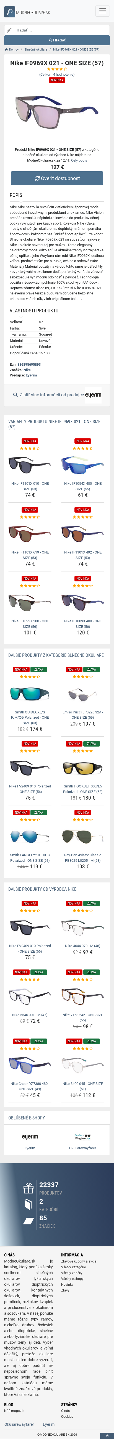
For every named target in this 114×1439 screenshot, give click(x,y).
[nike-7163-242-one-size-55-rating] (82, 979)
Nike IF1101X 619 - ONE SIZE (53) (30, 555)
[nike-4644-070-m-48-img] (82, 928)
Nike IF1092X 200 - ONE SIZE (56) (30, 624)
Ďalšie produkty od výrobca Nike (42, 889)
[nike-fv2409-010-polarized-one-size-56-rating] (30, 751)
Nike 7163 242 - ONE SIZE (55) (83, 1017)
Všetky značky (71, 1273)
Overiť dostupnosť (60, 178)
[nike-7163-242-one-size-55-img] (82, 996)
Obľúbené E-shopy (26, 1118)
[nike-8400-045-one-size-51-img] (82, 1065)
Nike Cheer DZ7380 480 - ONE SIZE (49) (30, 1086)
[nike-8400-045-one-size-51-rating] (82, 1048)
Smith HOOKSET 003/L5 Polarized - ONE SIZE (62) (83, 789)
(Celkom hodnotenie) (57, 74)
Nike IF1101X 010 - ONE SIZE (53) (30, 486)
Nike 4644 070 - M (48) (82, 946)
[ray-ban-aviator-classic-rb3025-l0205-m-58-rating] (82, 820)
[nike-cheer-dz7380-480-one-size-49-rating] (30, 1048)
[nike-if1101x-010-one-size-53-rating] (30, 448)
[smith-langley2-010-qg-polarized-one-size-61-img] (30, 837)
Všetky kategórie (73, 1267)
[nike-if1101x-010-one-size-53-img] (30, 465)
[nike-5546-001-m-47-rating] (30, 979)
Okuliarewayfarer (19, 1424)
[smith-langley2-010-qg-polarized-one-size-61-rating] (30, 820)
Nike (27, 370)
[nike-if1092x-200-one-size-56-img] (30, 603)
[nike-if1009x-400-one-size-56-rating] (82, 586)
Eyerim (31, 375)
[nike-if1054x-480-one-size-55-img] (82, 465)
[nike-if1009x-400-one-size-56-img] (82, 603)
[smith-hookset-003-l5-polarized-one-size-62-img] (82, 768)
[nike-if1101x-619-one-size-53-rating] (30, 517)
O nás (65, 1411)
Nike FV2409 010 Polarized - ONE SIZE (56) (30, 789)
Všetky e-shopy (72, 1279)
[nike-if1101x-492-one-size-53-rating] (82, 517)
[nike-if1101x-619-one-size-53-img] (30, 534)
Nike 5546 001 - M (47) (30, 1015)
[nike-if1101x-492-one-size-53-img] (82, 534)
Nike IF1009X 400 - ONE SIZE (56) (83, 624)
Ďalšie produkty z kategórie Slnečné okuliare (56, 655)
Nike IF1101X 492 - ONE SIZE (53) (83, 555)
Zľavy (65, 1290)
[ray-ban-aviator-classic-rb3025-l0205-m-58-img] (82, 837)
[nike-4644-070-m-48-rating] (82, 911)
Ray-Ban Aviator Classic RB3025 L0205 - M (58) (82, 858)
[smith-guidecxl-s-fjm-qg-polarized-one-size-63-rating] (30, 677)
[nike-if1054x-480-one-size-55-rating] (82, 448)
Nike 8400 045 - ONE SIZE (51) (83, 1086)
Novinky (67, 1285)
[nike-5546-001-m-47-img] (30, 996)
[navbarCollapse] (102, 11)
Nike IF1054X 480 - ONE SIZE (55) (83, 486)
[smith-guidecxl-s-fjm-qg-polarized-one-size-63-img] (30, 694)
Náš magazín (14, 1411)
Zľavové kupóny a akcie (78, 1261)
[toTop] (107, 1436)
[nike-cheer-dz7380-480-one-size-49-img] (30, 1065)
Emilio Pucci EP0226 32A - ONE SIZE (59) (83, 715)
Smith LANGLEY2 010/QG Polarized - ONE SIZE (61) (30, 858)
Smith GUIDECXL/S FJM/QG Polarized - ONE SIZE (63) (30, 717)
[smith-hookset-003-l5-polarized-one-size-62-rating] (82, 751)
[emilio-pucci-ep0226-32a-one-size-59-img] (82, 694)
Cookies (67, 1417)
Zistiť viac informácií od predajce (52, 394)
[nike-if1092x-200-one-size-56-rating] (30, 586)
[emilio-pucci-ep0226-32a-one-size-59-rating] (82, 677)
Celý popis (79, 160)
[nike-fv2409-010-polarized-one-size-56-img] (30, 768)
